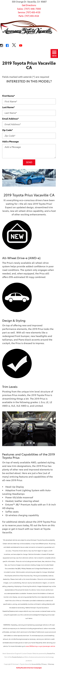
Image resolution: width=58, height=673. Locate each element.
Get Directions (29, 5)
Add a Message (10, 141)
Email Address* (10, 118)
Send (29, 162)
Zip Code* (7, 130)
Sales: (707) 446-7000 (29, 8)
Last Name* (8, 107)
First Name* (8, 95)
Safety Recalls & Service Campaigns (29, 668)
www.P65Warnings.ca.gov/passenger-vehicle (40, 646)
